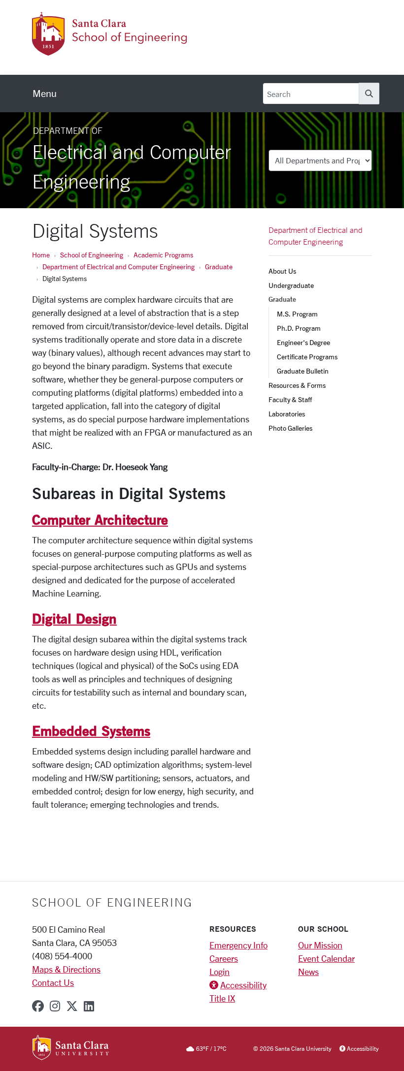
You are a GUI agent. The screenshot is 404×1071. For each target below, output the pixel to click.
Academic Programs (163, 255)
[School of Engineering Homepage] (126, 50)
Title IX (222, 998)
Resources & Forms (297, 385)
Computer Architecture (100, 519)
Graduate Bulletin (303, 371)
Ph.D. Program (299, 328)
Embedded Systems (91, 730)
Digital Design (74, 618)
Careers (223, 958)
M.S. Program (297, 314)
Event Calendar (326, 958)
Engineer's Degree (303, 342)
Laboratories (287, 414)
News (308, 971)
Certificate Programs (307, 356)
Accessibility (243, 985)
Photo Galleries (290, 428)
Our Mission (320, 945)
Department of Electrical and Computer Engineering (118, 266)
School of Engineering (91, 255)
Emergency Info (238, 945)
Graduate (219, 266)
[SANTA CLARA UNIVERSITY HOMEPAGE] (71, 1048)
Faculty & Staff (290, 399)
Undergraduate (291, 285)
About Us (282, 271)
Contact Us (53, 982)
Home (41, 255)
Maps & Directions (66, 969)
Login (219, 971)
